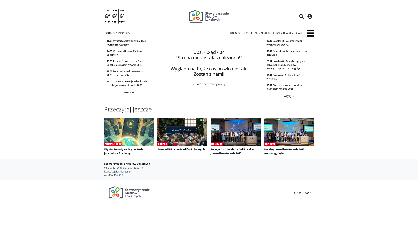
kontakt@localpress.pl (117, 171)
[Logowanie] (310, 16)
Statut (307, 193)
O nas (297, 193)
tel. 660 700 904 (113, 175)
